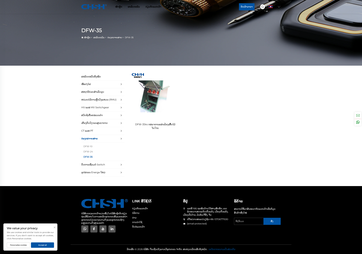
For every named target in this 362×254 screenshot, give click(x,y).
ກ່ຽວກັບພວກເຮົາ (153, 6)
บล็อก (209, 6)
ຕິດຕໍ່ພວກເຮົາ (224, 6)
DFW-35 (129, 37)
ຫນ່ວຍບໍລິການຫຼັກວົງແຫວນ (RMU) (99, 99)
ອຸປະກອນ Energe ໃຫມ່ (93, 172)
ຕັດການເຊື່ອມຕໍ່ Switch (93, 164)
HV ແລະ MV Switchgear (95, 107)
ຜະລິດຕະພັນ (134, 6)
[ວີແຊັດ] (358, 122)
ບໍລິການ (170, 6)
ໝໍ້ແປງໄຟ (86, 84)
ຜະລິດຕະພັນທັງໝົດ (91, 76)
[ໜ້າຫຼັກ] (94, 6)
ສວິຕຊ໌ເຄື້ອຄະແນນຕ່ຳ (92, 115)
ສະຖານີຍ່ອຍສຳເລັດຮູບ (92, 91)
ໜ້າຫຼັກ (118, 6)
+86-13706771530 (218, 219)
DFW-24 (88, 151)
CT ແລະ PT (87, 130)
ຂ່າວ (182, 6)
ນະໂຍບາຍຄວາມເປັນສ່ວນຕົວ (222, 249)
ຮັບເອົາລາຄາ (247, 6)
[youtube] (102, 228)
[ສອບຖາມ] (358, 115)
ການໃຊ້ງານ (195, 6)
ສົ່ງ (272, 221)
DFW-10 (87, 146)
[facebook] (93, 228)
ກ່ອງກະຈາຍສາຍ (114, 37)
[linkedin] (112, 228)
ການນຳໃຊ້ (137, 222)
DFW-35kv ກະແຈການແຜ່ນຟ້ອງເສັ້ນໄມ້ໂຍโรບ (155, 126)
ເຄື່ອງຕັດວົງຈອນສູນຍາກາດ (94, 123)
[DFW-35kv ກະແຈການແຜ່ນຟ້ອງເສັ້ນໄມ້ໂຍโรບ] (155, 96)
